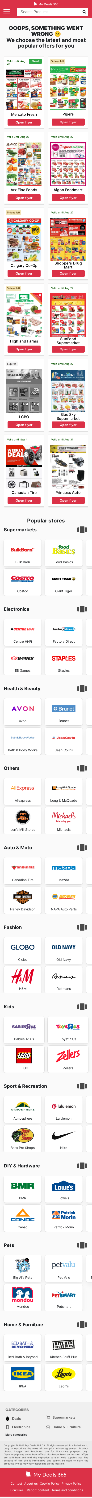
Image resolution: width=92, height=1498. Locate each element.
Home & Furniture (67, 1427)
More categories (16, 1434)
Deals (16, 1418)
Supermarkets (64, 1417)
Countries (16, 1490)
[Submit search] (84, 12)
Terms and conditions (67, 1490)
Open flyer (24, 122)
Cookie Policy (49, 1483)
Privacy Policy (71, 1483)
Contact (16, 1483)
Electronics (21, 1427)
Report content (38, 1490)
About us (31, 1483)
